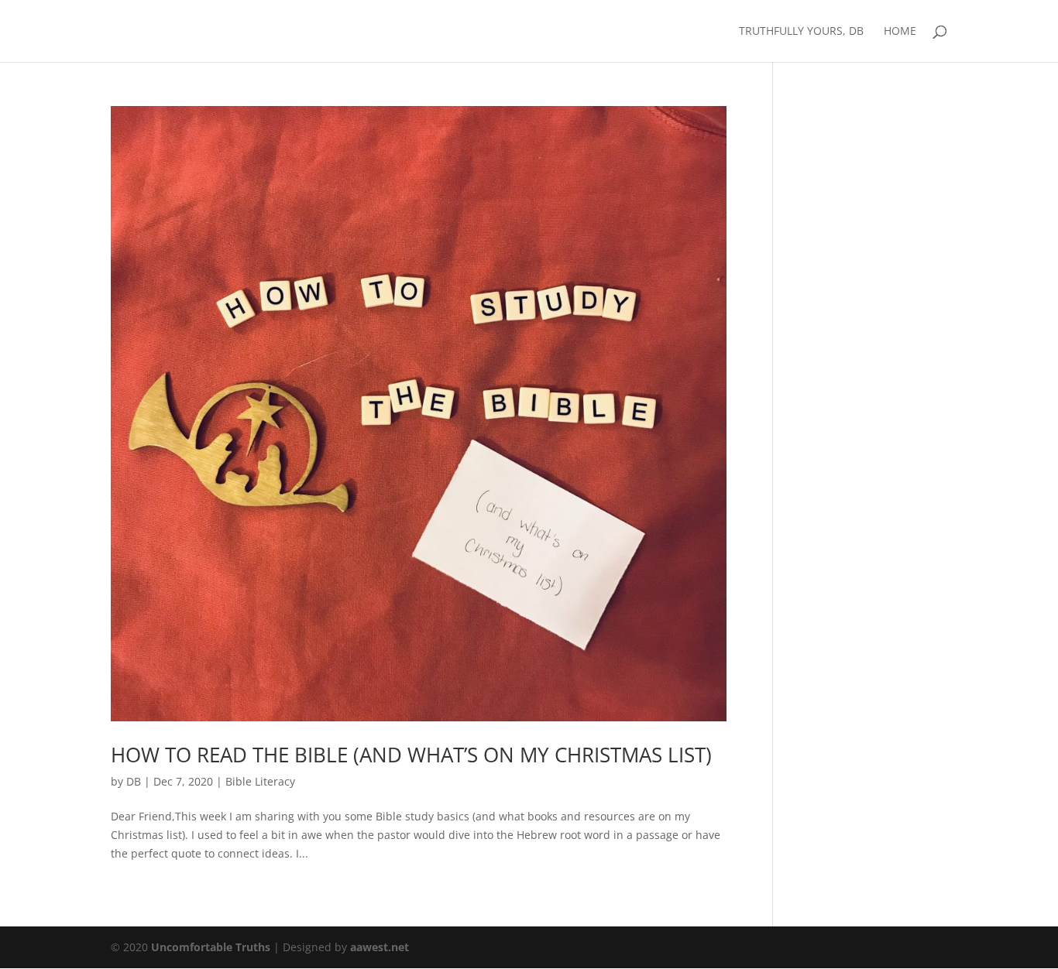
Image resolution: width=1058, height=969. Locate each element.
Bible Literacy (260, 781)
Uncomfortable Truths (212, 947)
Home (900, 32)
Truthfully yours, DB (801, 32)
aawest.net (379, 947)
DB (133, 781)
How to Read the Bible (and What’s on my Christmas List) (411, 755)
